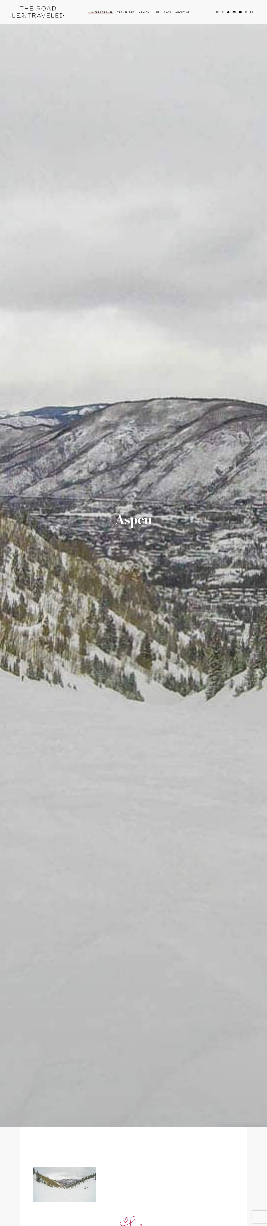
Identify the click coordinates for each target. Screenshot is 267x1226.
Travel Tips (126, 12)
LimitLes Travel (101, 12)
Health (144, 12)
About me (182, 12)
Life (157, 12)
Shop (167, 12)
